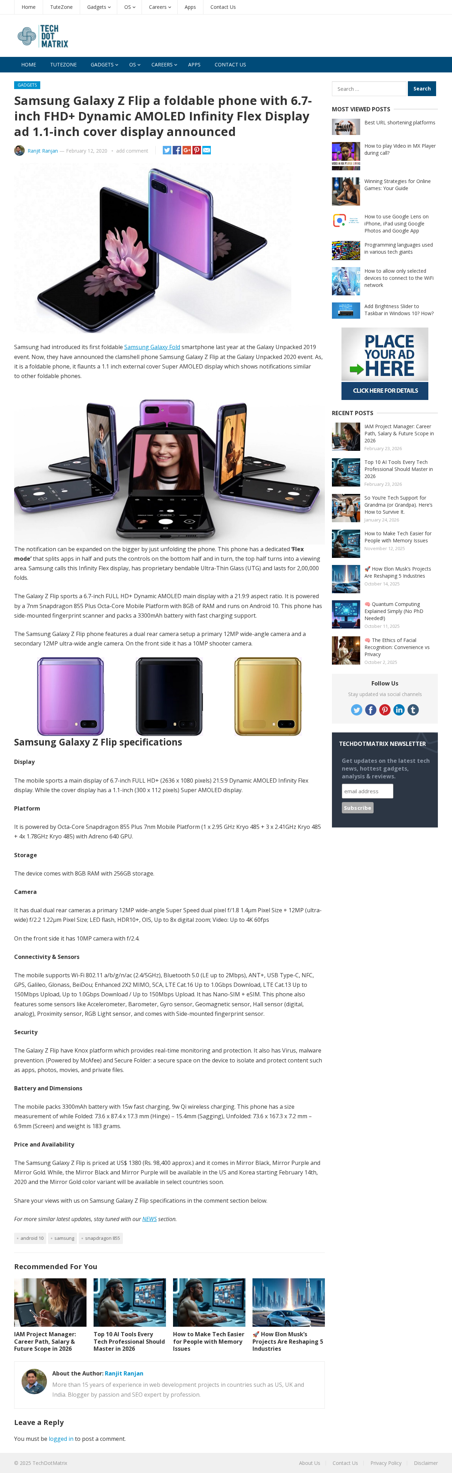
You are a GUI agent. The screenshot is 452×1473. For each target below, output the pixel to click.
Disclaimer (426, 1463)
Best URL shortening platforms (399, 122)
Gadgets (96, 7)
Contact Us (223, 7)
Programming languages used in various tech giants (398, 248)
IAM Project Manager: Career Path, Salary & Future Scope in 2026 (45, 1341)
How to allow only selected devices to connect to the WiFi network (399, 277)
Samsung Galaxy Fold (152, 347)
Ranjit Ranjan (43, 150)
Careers (158, 7)
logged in (61, 1439)
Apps (190, 7)
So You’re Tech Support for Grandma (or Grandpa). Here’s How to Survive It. (398, 504)
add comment (132, 150)
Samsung (64, 1238)
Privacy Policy (386, 1463)
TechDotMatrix (49, 1463)
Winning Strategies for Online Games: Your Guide (397, 185)
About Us (309, 1463)
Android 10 (31, 1238)
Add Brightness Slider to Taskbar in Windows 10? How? (399, 310)
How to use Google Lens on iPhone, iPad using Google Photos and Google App (396, 223)
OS (127, 7)
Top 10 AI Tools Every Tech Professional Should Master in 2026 (129, 1341)
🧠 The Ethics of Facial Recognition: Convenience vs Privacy (397, 647)
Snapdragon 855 (102, 1238)
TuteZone (61, 7)
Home (29, 7)
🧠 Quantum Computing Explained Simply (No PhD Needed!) (393, 611)
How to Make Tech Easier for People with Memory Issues (208, 1341)
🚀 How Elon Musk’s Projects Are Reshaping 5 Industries (287, 1341)
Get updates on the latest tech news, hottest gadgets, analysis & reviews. (386, 768)
